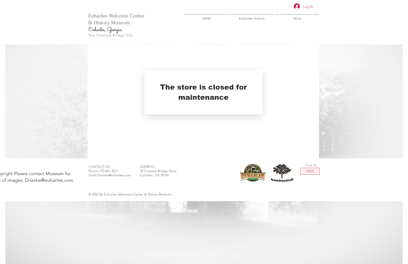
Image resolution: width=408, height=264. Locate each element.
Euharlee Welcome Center (116, 16)
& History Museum (109, 23)
